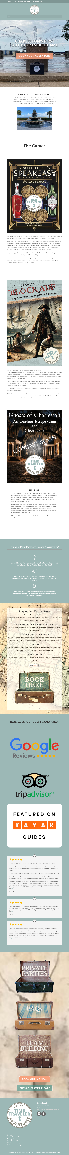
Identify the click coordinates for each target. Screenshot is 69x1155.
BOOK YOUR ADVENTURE (34, 56)
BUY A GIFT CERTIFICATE (34, 1088)
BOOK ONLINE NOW (34, 1079)
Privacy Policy (56, 1152)
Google (13, 888)
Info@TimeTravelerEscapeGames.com (48, 1109)
